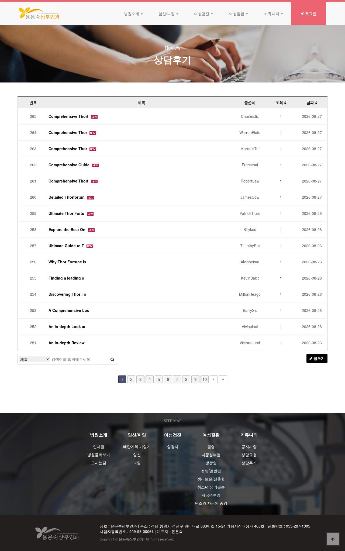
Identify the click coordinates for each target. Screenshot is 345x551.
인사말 (98, 446)
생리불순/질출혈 (211, 478)
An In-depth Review (67, 342)
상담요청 (249, 454)
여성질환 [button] (237, 13)
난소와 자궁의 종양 (211, 503)
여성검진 (172, 435)
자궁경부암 (211, 495)
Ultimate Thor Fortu (67, 213)
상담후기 (249, 462)
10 (204, 379)
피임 (137, 462)
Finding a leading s (66, 278)
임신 (137, 454)
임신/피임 (137, 435)
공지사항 (249, 446)
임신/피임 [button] (167, 13)
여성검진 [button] (202, 13)
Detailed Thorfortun (67, 197)
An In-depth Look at (67, 326)
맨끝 (223, 379)
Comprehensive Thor (68, 132)
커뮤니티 (249, 435)
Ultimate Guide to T (67, 245)
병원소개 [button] (132, 13)
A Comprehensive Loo (69, 310)
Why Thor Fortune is (67, 261)
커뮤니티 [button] (272, 13)
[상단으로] (333, 539)
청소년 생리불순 (211, 487)
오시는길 (98, 462)
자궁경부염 (211, 454)
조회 (279, 102)
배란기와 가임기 (137, 446)
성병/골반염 (211, 470)
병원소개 (98, 435)
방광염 (211, 462)
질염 (211, 446)
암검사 (172, 446)
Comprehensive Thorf (69, 116)
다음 (214, 379)
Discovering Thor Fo (67, 294)
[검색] (112, 359)
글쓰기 (318, 358)
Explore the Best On (68, 229)
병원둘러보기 (98, 454)
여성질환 (211, 435)
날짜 (310, 102)
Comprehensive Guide (70, 164)
